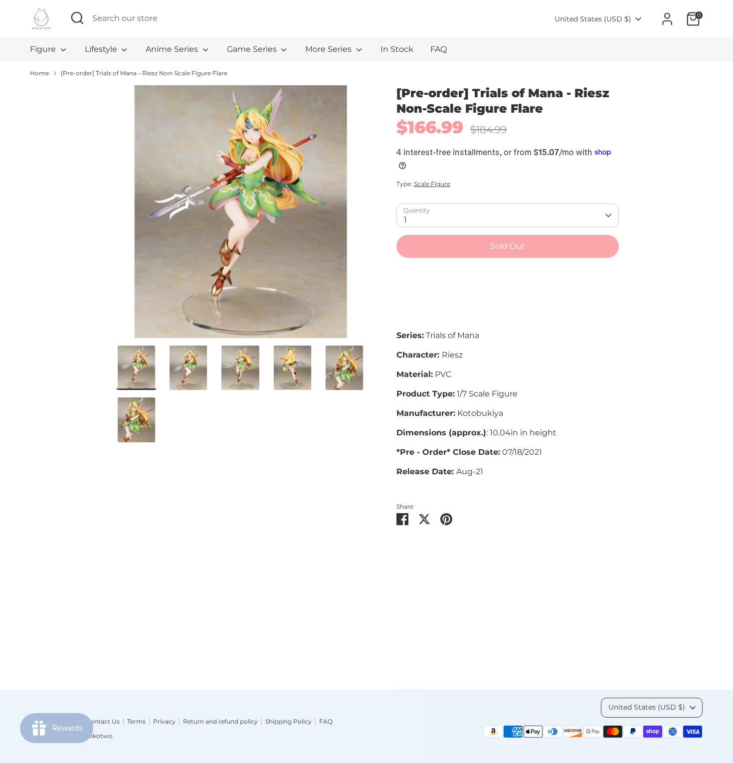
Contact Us (103, 721)
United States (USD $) (592, 18)
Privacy (164, 721)
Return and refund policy (220, 721)
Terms (136, 721)
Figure (44, 49)
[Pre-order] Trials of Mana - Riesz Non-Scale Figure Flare (144, 73)
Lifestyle (102, 49)
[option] (240, 215)
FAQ (438, 49)
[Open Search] (77, 18)
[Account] (667, 19)
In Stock (396, 49)
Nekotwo (98, 736)
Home (39, 73)
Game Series (253, 49)
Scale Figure (432, 184)
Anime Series (173, 49)
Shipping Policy (288, 721)
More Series (329, 49)
